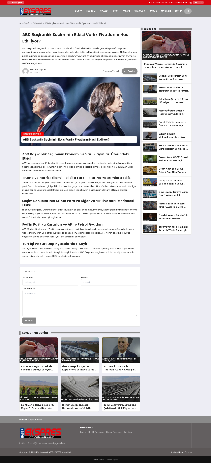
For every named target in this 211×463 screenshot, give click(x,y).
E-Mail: (84, 277)
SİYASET (104, 10)
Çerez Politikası (114, 431)
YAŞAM (126, 10)
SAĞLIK (153, 10)
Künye (83, 431)
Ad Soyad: (27, 277)
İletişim (128, 431)
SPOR (115, 10)
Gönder (29, 320)
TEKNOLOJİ (139, 10)
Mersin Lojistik (112, 459)
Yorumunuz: (28, 288)
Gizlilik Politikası (96, 431)
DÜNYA (78, 10)
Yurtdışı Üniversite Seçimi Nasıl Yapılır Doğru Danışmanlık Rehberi (172, 2)
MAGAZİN (166, 10)
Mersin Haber (98, 459)
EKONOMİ (91, 10)
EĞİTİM (178, 10)
